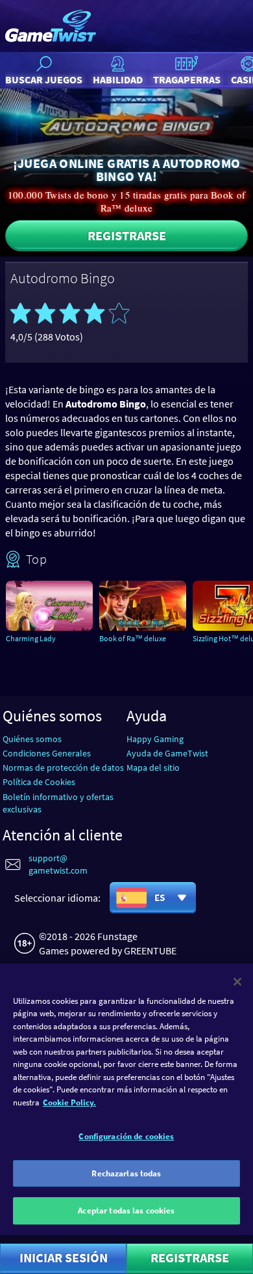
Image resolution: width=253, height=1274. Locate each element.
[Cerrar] (237, 981)
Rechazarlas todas (126, 1173)
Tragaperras (187, 79)
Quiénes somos (32, 739)
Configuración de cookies (126, 1136)
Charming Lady (31, 638)
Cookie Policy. (69, 1102)
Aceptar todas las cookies (126, 1210)
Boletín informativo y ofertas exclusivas (58, 803)
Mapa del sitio (153, 767)
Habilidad (118, 79)
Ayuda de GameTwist (167, 753)
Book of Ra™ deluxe (132, 638)
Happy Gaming (155, 739)
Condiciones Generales (47, 753)
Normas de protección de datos (63, 767)
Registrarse (127, 235)
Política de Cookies (39, 782)
